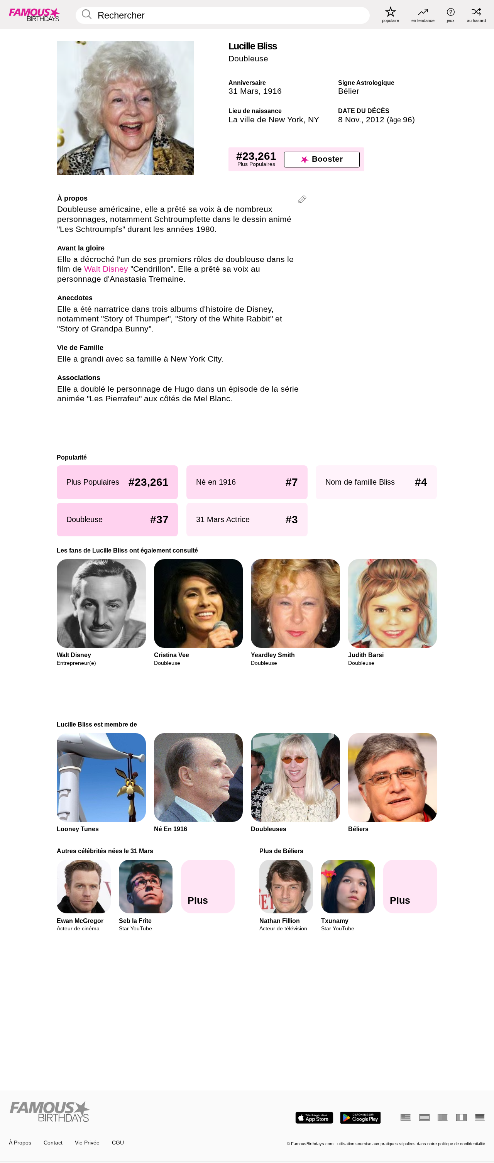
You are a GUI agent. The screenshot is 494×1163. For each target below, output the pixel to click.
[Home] (126, 1112)
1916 (272, 91)
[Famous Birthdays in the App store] (314, 1118)
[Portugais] (443, 1117)
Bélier (348, 91)
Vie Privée (87, 1143)
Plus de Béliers (281, 850)
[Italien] (461, 1117)
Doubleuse (248, 58)
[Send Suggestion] (302, 200)
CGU (118, 1143)
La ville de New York (265, 119)
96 (400, 119)
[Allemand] (480, 1117)
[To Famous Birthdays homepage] (34, 14)
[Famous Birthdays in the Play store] (360, 1118)
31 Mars (243, 91)
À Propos (20, 1143)
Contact (53, 1143)
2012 (375, 119)
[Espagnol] (424, 1117)
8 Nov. (349, 119)
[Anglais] (406, 1117)
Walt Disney (106, 269)
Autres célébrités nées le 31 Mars (105, 850)
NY (313, 119)
